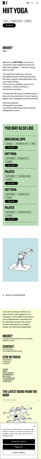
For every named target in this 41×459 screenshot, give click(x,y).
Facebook (7, 362)
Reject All (19, 447)
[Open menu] (37, 2)
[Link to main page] (5, 2)
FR (32, 3)
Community (8, 380)
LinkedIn (6, 363)
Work (5, 369)
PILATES (9, 172)
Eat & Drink (8, 373)
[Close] (35, 426)
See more (9, 25)
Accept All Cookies (19, 441)
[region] (19, 441)
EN (28, 3)
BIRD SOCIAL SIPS (15, 139)
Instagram (7, 360)
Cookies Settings (19, 452)
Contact (7, 381)
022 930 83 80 (8, 349)
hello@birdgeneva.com (12, 351)
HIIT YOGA (10, 154)
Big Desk (7, 376)
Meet (5, 371)
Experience (8, 374)
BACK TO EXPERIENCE (15, 295)
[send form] (37, 400)
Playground (9, 378)
